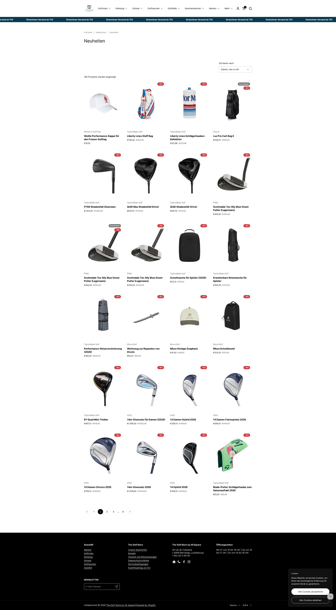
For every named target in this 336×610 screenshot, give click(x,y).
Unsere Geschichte (137, 550)
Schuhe (87, 560)
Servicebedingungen (138, 564)
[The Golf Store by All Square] (89, 8)
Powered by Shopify (145, 605)
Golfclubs (88, 553)
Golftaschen (90, 564)
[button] (250, 8)
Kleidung (88, 557)
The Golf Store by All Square (120, 605)
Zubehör (88, 567)
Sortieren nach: (226, 63)
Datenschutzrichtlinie (138, 560)
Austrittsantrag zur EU (139, 567)
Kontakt (132, 553)
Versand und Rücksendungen (142, 557)
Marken (87, 550)
